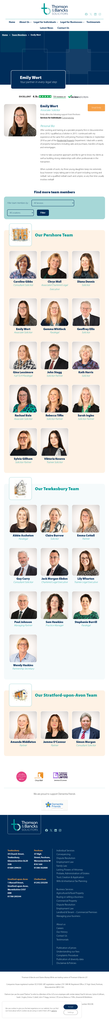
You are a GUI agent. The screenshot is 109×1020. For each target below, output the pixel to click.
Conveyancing (68, 117)
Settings (71, 1012)
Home (5, 34)
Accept (70, 1007)
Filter (42, 213)
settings (54, 1011)
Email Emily (96, 107)
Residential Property (65, 140)
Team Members (19, 34)
